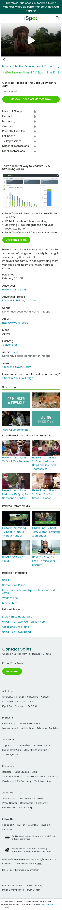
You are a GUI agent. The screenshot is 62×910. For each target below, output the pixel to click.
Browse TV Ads (41, 745)
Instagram (8, 829)
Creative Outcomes (34, 776)
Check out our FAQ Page (17, 378)
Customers (25, 798)
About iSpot (9, 798)
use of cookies (48, 904)
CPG (30, 701)
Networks (32, 697)
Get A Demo (12, 671)
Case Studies (21, 772)
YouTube (30, 300)
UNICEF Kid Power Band (16, 632)
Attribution (27, 728)
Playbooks (8, 781)
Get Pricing (25, 807)
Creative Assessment (28, 723)
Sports (21, 701)
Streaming (8, 701)
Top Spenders (22, 745)
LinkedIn (45, 825)
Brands (20, 697)
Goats (27, 367)
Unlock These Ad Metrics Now (31, 99)
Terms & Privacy (33, 885)
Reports (6, 772)
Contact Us (26, 803)
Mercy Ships (9, 603)
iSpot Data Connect (13, 706)
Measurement (10, 728)
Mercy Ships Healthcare (17, 616)
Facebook (8, 300)
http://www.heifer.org (15, 322)
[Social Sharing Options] (4, 59)
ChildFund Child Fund (15, 627)
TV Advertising (42, 781)
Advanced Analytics (48, 728)
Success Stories (11, 776)
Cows (18, 367)
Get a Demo (9, 807)
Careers (38, 798)
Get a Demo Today (16, 239)
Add (15, 352)
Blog (34, 772)
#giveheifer (9, 345)
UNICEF (6, 580)
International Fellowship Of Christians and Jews (28, 591)
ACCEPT (5, 907)
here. (39, 863)
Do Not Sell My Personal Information (20, 870)
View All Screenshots (15, 430)
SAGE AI (32, 706)
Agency (45, 697)
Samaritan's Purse (13, 585)
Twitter (20, 300)
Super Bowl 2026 (11, 750)
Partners (41, 803)
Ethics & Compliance (13, 889)
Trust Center (33, 889)
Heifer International (14, 289)
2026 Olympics (10, 754)
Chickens (8, 367)
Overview (7, 697)
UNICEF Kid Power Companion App (23, 621)
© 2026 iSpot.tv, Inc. (12, 885)
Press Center (9, 803)
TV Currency (24, 781)
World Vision (10, 598)
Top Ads (7, 745)
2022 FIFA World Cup (35, 750)
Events (52, 776)
